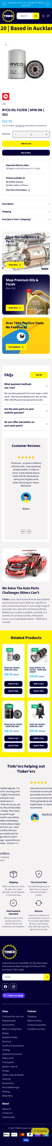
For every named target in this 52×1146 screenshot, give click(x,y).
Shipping (19, 125)
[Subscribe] (46, 977)
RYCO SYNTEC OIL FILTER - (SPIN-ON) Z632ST (38, 670)
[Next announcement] (47, 4)
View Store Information (16, 190)
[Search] (36, 16)
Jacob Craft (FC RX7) (40, 804)
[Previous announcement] (4, 4)
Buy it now (26, 152)
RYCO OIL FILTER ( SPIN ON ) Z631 (12, 669)
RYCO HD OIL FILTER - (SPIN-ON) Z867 (13, 725)
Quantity (6, 133)
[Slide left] (23, 531)
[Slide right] (29, 531)
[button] (47, 16)
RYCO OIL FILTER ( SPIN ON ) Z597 (37, 725)
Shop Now (13, 264)
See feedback (15, 347)
